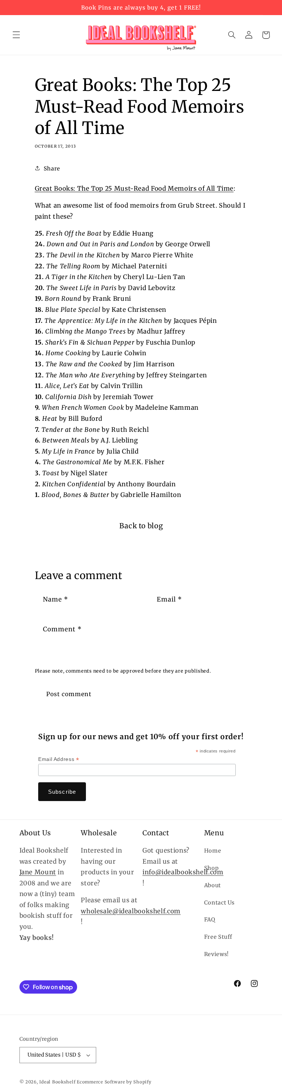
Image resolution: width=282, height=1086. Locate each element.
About (212, 885)
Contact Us (219, 902)
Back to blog (141, 525)
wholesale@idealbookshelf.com (131, 911)
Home (212, 850)
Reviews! (216, 954)
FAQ (210, 919)
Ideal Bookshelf (57, 1082)
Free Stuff (218, 937)
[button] (16, 35)
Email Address (58, 759)
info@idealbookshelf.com (183, 872)
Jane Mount (37, 872)
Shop (211, 868)
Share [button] (52, 168)
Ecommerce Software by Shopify (114, 1082)
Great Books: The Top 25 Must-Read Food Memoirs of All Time (134, 188)
